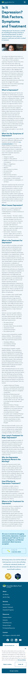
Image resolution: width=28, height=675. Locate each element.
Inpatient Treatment (8, 607)
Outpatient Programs (8, 610)
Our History (6, 594)
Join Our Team (6, 597)
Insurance (5, 620)
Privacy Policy (22, 660)
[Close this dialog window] (25, 649)
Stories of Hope (7, 625)
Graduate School (7, 617)
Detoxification (6, 604)
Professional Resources (9, 628)
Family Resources (7, 622)
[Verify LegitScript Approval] (18, 576)
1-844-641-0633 (15, 635)
